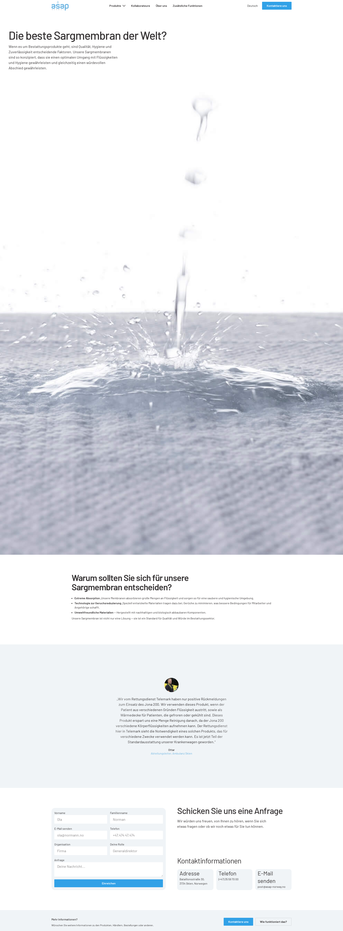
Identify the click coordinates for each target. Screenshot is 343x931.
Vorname (59, 813)
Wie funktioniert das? (273, 921)
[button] (117, 5)
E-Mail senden (63, 828)
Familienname (119, 813)
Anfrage (59, 860)
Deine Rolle (117, 844)
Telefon (115, 828)
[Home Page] (60, 5)
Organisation (62, 844)
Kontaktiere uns (277, 5)
